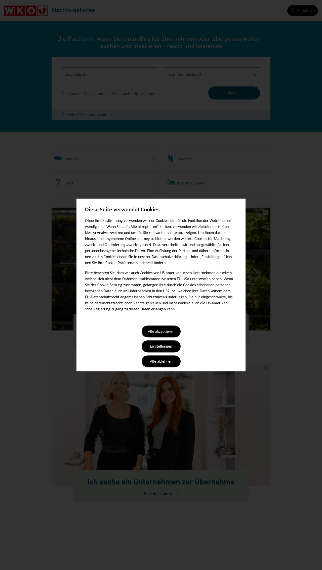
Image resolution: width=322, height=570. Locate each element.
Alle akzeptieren (161, 332)
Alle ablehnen (161, 362)
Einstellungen (161, 347)
